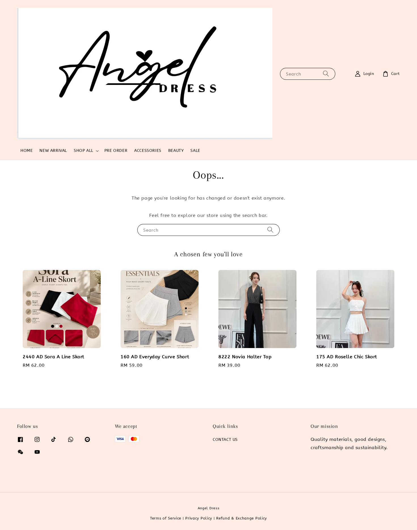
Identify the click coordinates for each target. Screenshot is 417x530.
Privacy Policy (198, 518)
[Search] (326, 73)
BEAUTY (176, 150)
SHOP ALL (83, 150)
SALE (195, 150)
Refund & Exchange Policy (241, 518)
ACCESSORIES (147, 150)
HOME (26, 150)
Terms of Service (165, 518)
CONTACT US (225, 439)
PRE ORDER (115, 150)
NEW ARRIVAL (53, 150)
